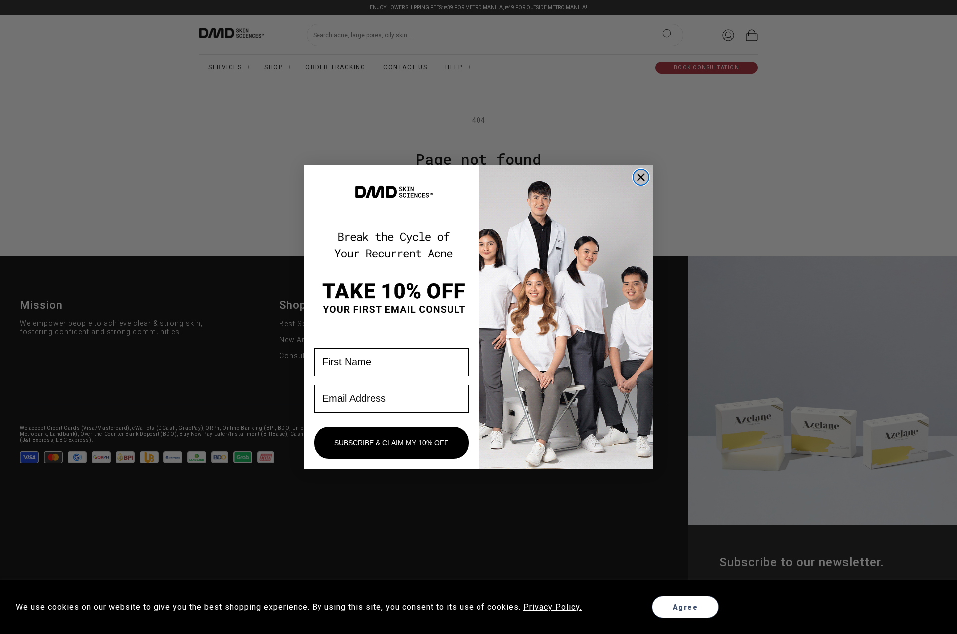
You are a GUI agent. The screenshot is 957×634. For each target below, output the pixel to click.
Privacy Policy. (552, 607)
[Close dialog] (641, 177)
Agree (685, 607)
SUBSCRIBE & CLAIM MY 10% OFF (391, 443)
